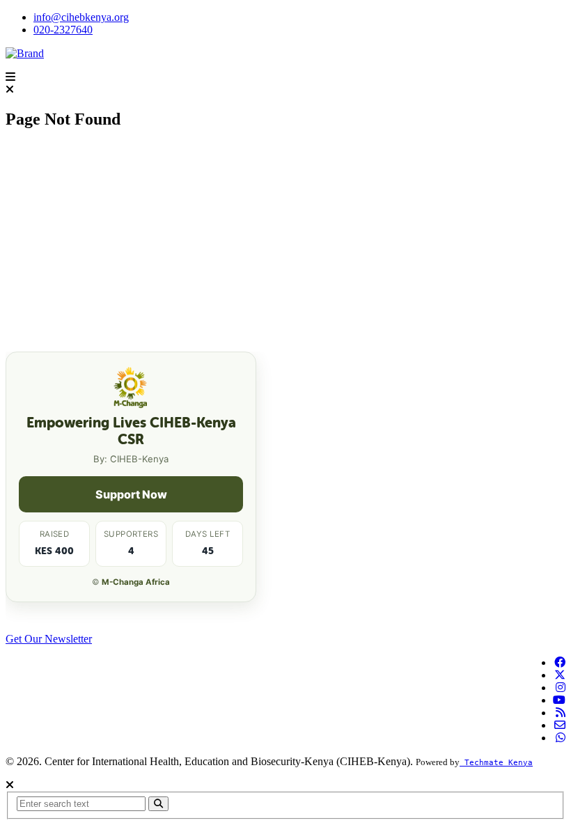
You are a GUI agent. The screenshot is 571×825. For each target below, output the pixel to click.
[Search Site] (158, 803)
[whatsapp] (560, 738)
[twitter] (559, 675)
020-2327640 (63, 30)
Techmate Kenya (496, 762)
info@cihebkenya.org (81, 17)
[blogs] (560, 712)
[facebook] (559, 662)
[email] (559, 725)
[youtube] (559, 700)
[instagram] (560, 687)
